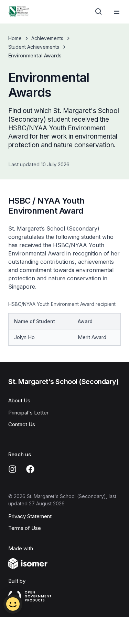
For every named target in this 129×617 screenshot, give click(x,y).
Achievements (47, 38)
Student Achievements (33, 47)
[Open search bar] (98, 11)
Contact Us (21, 424)
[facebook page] (30, 469)
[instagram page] (12, 469)
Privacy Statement (30, 516)
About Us (19, 400)
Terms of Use (24, 528)
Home (15, 38)
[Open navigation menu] (116, 11)
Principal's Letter (28, 412)
